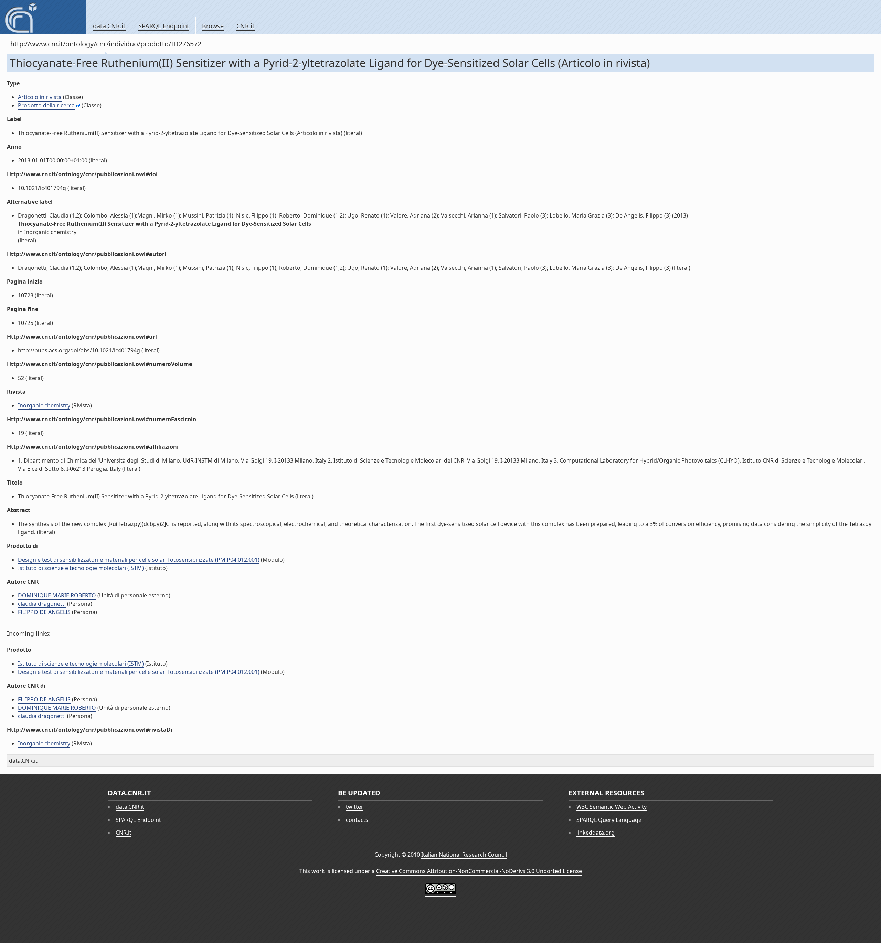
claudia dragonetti (42, 603)
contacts (357, 820)
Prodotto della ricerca (46, 105)
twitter (354, 806)
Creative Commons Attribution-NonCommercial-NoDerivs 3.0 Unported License (479, 871)
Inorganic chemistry (44, 405)
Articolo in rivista (40, 97)
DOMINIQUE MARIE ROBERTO (57, 595)
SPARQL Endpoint (163, 26)
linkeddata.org (595, 832)
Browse (213, 26)
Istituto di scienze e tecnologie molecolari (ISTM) (81, 568)
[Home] (43, 17)
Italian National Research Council (464, 854)
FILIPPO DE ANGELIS (44, 612)
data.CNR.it (109, 26)
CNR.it (245, 26)
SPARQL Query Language (608, 820)
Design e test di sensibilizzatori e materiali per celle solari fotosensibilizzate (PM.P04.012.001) (138, 559)
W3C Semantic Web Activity (611, 806)
